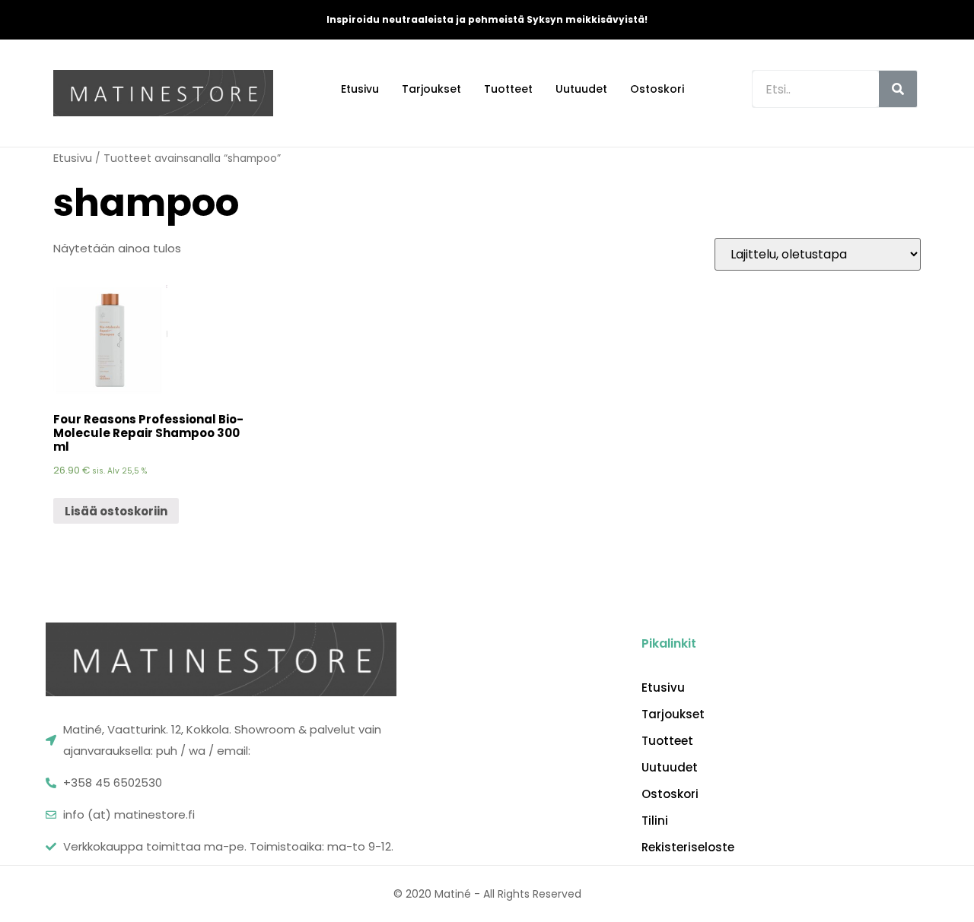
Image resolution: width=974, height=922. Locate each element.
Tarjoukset (431, 89)
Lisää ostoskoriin (116, 511)
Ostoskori (657, 89)
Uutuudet (581, 89)
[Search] (898, 89)
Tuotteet (508, 89)
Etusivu (360, 89)
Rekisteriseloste (687, 847)
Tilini (654, 821)
